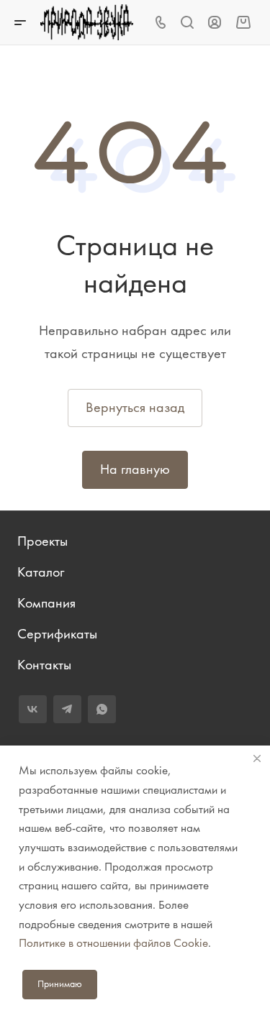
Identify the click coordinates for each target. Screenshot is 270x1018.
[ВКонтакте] (33, 709)
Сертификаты (57, 634)
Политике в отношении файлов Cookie (113, 942)
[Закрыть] (257, 758)
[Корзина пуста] (243, 22)
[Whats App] (102, 709)
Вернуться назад (135, 407)
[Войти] (214, 22)
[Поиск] (187, 22)
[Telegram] (67, 709)
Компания (46, 603)
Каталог (40, 572)
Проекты (42, 541)
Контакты (44, 665)
